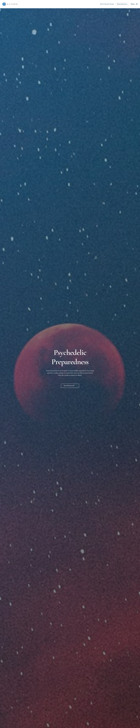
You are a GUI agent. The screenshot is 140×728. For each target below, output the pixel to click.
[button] (134, 4)
